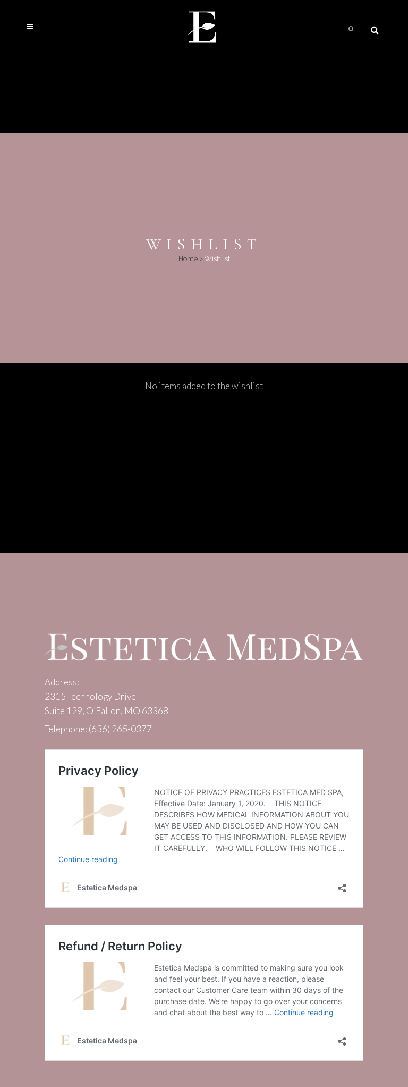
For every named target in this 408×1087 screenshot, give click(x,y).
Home (188, 259)
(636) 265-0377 (120, 728)
